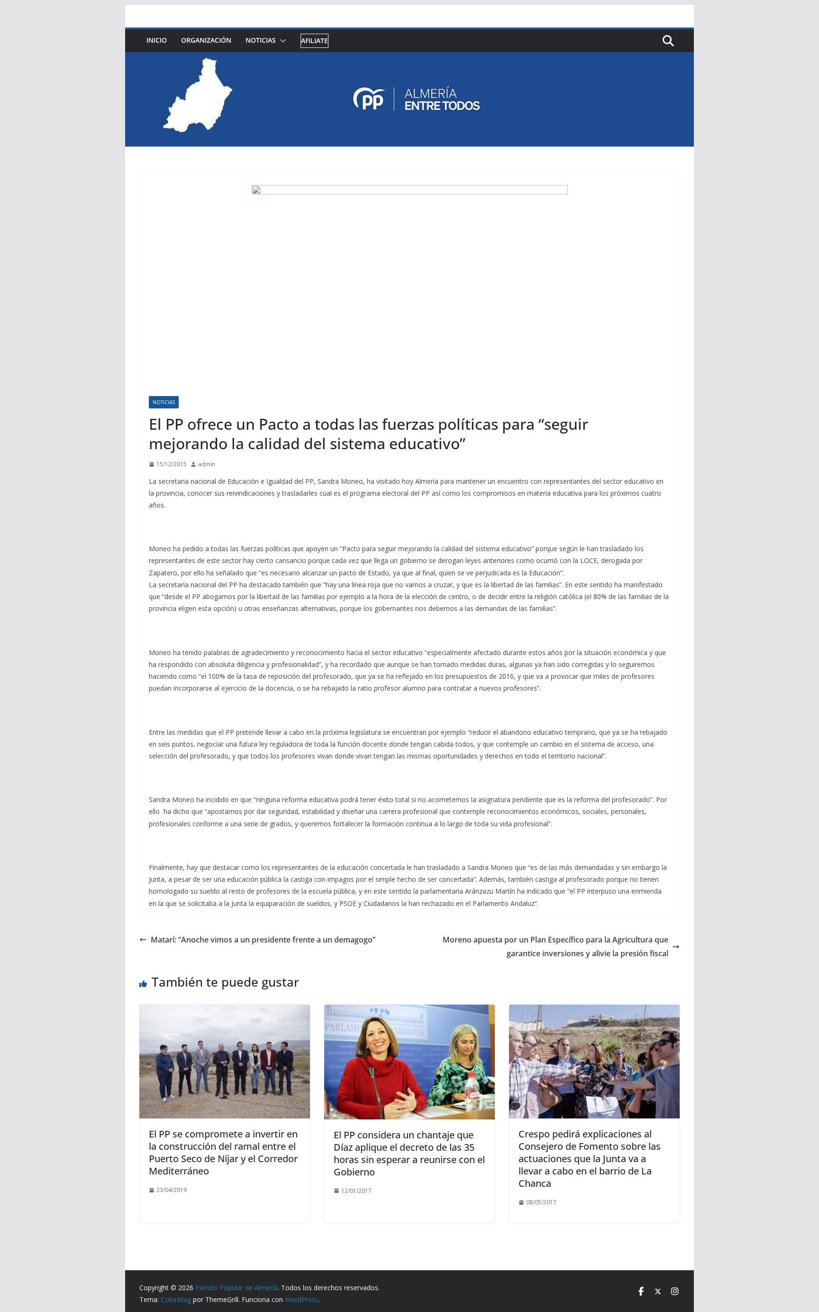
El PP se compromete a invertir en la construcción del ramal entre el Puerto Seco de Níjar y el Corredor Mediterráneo (223, 1152)
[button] (281, 41)
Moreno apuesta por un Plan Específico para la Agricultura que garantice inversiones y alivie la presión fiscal (555, 946)
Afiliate (314, 40)
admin (206, 464)
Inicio (156, 40)
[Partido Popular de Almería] (409, 59)
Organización (206, 40)
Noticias (261, 40)
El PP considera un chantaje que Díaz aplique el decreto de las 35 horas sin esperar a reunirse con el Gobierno (409, 1153)
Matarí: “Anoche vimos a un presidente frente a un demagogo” (263, 939)
